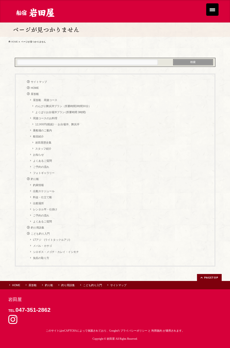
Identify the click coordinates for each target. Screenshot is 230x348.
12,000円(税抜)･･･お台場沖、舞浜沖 (57, 124)
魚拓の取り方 (41, 258)
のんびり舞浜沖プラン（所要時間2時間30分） (63, 106)
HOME (35, 88)
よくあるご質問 (42, 160)
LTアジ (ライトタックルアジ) (51, 239)
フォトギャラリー (44, 173)
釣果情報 (38, 185)
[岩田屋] (35, 12)
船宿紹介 (38, 136)
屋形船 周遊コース (45, 100)
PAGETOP (211, 277)
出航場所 (38, 203)
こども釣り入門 (40, 233)
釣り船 (35, 179)
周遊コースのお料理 (45, 118)
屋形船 (35, 94)
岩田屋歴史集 (43, 142)
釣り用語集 (37, 227)
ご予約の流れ (41, 166)
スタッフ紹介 (43, 148)
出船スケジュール (44, 191)
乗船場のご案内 (42, 130)
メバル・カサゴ (42, 245)
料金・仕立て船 (42, 197)
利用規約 (156, 330)
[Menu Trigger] (212, 9)
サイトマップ (39, 81)
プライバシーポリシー (133, 330)
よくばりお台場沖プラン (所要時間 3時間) (60, 112)
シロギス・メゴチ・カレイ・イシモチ (56, 252)
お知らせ (38, 154)
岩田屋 (111, 338)
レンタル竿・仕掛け (45, 209)
